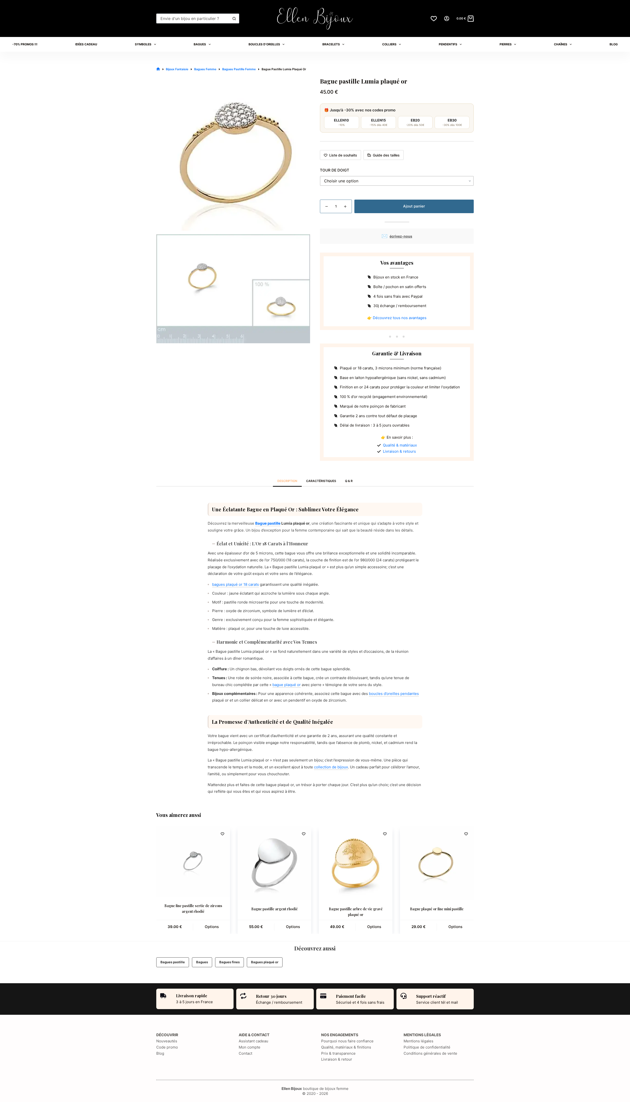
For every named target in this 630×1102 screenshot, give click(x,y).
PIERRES (506, 44)
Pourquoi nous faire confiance (347, 1041)
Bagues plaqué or (264, 962)
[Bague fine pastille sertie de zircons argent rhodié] (193, 861)
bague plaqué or (286, 684)
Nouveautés (166, 1041)
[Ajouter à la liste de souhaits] (222, 834)
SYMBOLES (143, 44)
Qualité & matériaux (400, 445)
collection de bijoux (331, 767)
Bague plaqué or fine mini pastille (437, 909)
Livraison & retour (336, 1059)
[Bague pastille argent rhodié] (274, 863)
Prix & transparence (338, 1053)
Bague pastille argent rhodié (274, 909)
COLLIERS (389, 44)
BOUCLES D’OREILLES (264, 44)
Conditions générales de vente (430, 1053)
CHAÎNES (560, 44)
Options (212, 926)
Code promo (167, 1047)
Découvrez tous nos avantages (399, 317)
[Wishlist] (434, 19)
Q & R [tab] (349, 481)
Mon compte (249, 1047)
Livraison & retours (399, 451)
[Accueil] (158, 69)
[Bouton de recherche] (234, 18)
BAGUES (200, 44)
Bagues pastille (172, 962)
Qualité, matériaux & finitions (346, 1047)
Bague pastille (268, 523)
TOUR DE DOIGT (334, 170)
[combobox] (193, 18)
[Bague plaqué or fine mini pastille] (437, 863)
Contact (245, 1053)
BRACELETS (331, 44)
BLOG (614, 44)
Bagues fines (229, 962)
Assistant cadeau (253, 1041)
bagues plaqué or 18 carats (235, 584)
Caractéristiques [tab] (321, 481)
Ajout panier (414, 206)
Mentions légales (418, 1041)
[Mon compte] (446, 18)
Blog (160, 1053)
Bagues (202, 962)
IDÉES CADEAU (86, 44)
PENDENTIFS (448, 44)
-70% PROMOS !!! (24, 44)
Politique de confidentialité (427, 1047)
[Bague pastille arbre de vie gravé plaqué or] (356, 863)
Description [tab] (287, 481)
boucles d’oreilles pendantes (394, 693)
